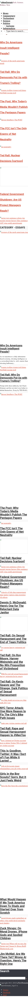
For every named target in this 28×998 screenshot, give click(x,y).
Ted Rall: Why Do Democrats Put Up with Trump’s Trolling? (13, 77)
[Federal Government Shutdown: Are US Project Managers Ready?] (14, 223)
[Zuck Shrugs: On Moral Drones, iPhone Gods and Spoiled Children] (14, 923)
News (5, 13)
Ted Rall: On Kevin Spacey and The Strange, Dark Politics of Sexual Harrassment (14, 688)
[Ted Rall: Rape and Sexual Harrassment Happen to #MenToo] (13, 723)
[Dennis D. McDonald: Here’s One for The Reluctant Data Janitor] (14, 597)
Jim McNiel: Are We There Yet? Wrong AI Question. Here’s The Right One (13, 958)
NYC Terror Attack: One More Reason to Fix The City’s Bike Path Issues (13, 713)
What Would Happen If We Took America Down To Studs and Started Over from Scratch (13, 906)
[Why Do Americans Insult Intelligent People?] (14, 63)
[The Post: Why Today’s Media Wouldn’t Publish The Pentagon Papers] (11, 119)
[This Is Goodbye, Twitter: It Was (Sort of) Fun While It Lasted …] (14, 745)
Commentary (9, 16)
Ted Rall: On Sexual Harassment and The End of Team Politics (13, 639)
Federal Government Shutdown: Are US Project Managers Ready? (13, 582)
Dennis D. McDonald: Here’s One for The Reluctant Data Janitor (13, 607)
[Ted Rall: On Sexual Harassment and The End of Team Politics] (14, 630)
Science (6, 21)
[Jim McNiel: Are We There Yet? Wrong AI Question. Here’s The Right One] (14, 948)
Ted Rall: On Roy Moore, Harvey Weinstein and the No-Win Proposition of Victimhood (12, 662)
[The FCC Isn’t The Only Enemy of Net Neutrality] (5, 146)
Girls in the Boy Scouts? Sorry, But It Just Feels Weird (13, 777)
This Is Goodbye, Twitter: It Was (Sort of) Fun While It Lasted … (13, 755)
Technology (8, 18)
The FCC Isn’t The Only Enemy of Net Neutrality (13, 134)
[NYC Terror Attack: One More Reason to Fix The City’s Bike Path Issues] (14, 702)
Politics (6, 23)
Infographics (9, 28)
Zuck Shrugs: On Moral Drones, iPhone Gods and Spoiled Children (13, 933)
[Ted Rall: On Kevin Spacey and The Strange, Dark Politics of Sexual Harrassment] (14, 676)
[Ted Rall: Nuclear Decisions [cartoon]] (14, 552)
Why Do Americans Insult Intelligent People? (11, 48)
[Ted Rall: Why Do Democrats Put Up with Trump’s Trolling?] (14, 92)
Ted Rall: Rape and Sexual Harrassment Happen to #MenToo (13, 732)
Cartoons (10, 26)
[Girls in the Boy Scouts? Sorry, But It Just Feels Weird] (14, 768)
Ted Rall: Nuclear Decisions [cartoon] (12, 559)
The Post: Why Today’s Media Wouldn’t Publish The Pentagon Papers (14, 107)
